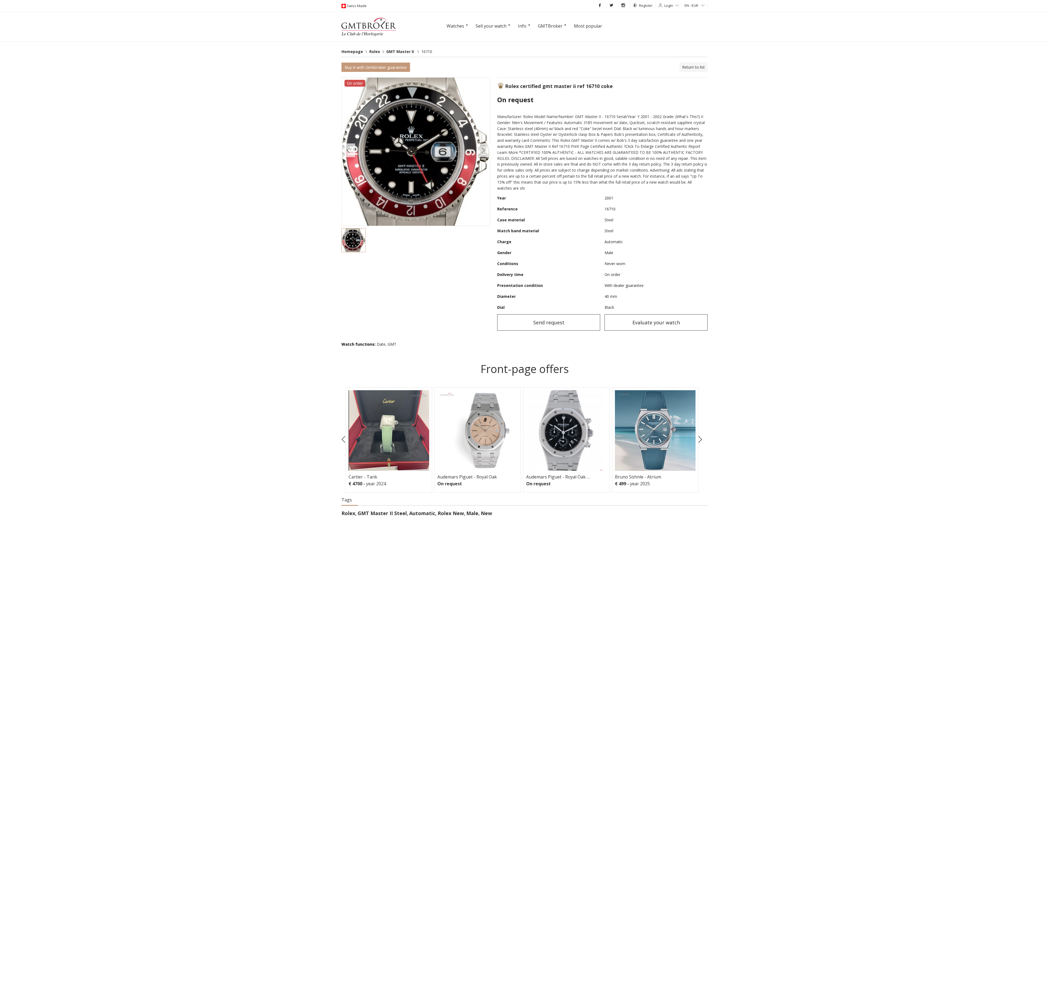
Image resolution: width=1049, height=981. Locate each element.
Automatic (422, 513)
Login (668, 5)
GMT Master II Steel (382, 513)
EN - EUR (692, 5)
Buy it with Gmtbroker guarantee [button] (376, 67)
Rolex (348, 513)
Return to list (693, 67)
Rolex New (451, 513)
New (486, 513)
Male (472, 513)
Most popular (588, 26)
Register (646, 5)
